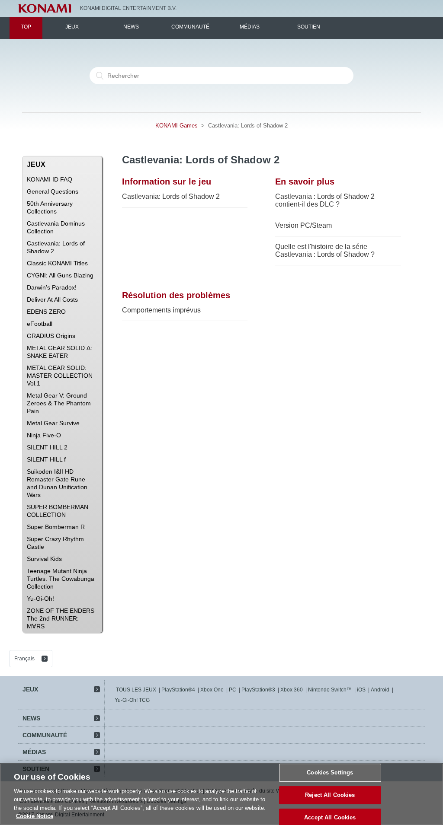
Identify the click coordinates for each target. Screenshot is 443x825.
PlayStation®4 (178, 690)
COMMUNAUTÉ (190, 27)
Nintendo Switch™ (330, 690)
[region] (221, 794)
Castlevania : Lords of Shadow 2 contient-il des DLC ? (325, 200)
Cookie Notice (34, 816)
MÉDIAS (250, 27)
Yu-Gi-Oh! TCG (132, 700)
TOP (26, 27)
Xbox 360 (291, 690)
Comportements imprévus (161, 310)
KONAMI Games (176, 125)
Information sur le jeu (166, 181)
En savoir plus (304, 181)
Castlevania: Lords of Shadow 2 (171, 196)
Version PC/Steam (303, 225)
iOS (361, 690)
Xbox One (212, 690)
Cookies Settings (330, 773)
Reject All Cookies (330, 795)
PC (232, 690)
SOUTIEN (308, 27)
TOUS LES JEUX (136, 690)
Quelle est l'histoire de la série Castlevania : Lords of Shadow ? (325, 250)
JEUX (72, 27)
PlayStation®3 (258, 690)
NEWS (131, 27)
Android (380, 690)
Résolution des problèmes (176, 295)
